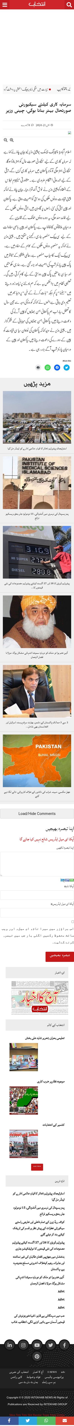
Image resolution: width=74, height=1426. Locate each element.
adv (63, 1373)
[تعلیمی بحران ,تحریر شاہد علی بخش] (23, 1058)
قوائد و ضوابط (33, 1378)
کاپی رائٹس (16, 1378)
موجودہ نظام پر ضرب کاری (51, 1081)
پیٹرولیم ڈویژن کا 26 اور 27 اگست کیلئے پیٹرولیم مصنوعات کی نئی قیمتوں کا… (37, 585)
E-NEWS (52, 1373)
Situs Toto (15, 1414)
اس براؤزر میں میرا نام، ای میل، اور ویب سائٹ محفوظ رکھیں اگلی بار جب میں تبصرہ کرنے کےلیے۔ (38, 935)
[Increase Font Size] (12, 140)
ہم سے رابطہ (49, 1383)
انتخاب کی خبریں (19, 1373)
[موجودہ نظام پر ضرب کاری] (23, 1101)
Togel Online (57, 1414)
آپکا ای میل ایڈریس (62, 904)
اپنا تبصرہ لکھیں (65, 848)
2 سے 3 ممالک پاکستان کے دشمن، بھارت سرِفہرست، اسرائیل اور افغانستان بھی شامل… (37, 724)
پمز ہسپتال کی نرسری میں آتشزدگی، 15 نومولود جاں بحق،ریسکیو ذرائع (37, 516)
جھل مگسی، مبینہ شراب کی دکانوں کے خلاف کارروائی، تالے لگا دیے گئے (37, 794)
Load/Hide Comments (37, 813)
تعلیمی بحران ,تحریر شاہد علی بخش (45, 1038)
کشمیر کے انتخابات (54, 1125)
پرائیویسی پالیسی (54, 1378)
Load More (37, 1167)
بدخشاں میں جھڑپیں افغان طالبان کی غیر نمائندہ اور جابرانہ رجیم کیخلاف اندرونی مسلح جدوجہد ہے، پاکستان (39, 1263)
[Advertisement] (37, 44)
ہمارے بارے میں (28, 1383)
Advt (61, 1291)
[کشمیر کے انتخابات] (23, 1145)
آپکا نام (69, 886)
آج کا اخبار (38, 1373)
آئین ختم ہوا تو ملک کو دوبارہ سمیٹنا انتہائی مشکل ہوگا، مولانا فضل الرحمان (37, 655)
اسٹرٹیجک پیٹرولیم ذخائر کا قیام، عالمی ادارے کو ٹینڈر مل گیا (37, 448)
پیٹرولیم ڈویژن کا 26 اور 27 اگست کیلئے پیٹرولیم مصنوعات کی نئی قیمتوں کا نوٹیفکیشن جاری (38, 1245)
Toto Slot (27, 1414)
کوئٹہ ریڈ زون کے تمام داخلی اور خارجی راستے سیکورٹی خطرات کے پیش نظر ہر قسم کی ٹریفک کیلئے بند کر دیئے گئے (39, 1228)
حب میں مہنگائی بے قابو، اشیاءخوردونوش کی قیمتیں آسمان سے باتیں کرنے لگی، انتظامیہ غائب (38, 1319)
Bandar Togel (41, 1414)
